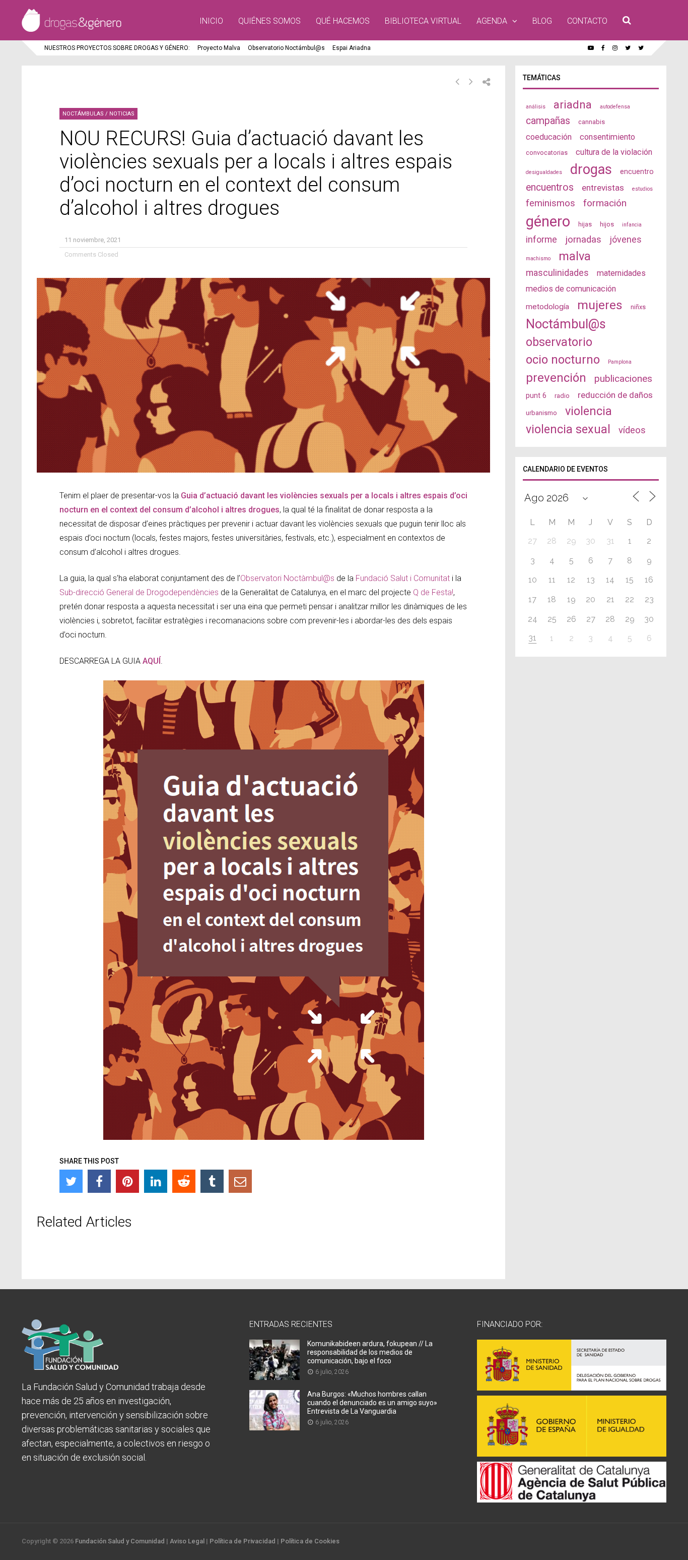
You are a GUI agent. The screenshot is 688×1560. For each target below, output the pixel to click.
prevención (556, 378)
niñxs (638, 307)
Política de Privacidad (243, 1541)
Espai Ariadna (351, 47)
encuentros (550, 187)
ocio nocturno (563, 360)
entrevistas (603, 188)
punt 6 (536, 395)
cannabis (591, 122)
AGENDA (491, 21)
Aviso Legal (187, 1541)
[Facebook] (99, 1181)
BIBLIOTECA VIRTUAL (423, 21)
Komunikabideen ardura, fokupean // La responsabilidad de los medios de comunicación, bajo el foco (370, 1352)
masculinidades (557, 272)
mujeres (600, 305)
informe (541, 239)
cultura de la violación (614, 152)
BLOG (542, 21)
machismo (538, 258)
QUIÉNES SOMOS (269, 21)
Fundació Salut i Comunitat (403, 578)
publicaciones (623, 378)
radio (562, 395)
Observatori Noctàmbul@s (287, 578)
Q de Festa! (433, 592)
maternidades (621, 273)
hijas (585, 224)
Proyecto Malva (218, 47)
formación (605, 203)
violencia (588, 411)
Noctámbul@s (566, 323)
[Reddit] (183, 1181)
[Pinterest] (127, 1181)
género (548, 221)
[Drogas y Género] (71, 29)
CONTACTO (587, 21)
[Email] (240, 1181)
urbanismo (541, 413)
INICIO (211, 21)
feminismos (550, 203)
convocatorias (547, 152)
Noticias (121, 113)
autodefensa (615, 106)
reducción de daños (615, 395)
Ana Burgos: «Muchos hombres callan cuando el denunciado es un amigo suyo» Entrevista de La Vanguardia (372, 1402)
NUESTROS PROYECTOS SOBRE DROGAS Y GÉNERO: (117, 47)
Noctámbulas (83, 113)
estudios (642, 189)
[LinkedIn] (155, 1181)
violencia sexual (568, 429)
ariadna (573, 104)
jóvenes (625, 239)
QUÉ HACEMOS (343, 21)
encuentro (637, 171)
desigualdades (544, 172)
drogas (591, 169)
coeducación (549, 137)
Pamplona (620, 362)
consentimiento (607, 137)
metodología (547, 306)
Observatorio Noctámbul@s (286, 47)
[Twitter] (71, 1181)
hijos (607, 224)
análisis (535, 106)
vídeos (632, 430)
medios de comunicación (571, 289)
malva (575, 256)
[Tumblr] (212, 1181)
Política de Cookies (310, 1541)
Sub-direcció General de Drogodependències (139, 592)
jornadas (583, 239)
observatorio (559, 342)
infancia (632, 224)
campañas (548, 121)
